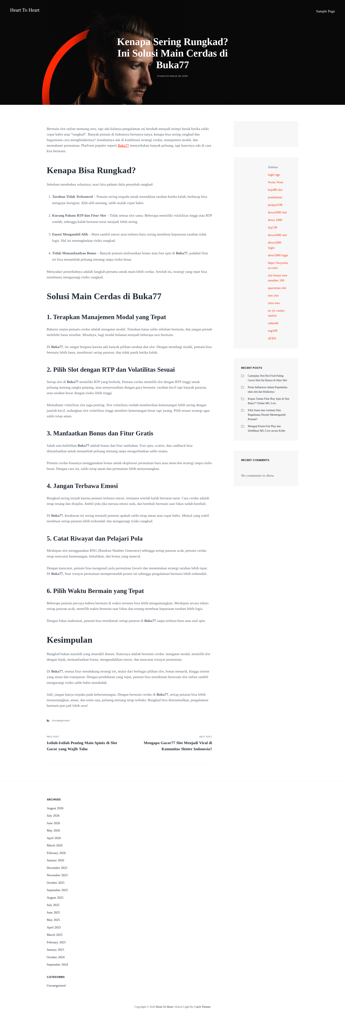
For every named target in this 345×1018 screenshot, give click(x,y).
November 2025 (57, 875)
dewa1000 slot (277, 212)
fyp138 (272, 227)
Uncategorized (61, 720)
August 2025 (55, 897)
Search (286, 135)
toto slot (273, 295)
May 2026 (53, 830)
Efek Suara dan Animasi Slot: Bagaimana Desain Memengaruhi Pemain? (267, 415)
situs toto (274, 303)
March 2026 (55, 845)
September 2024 (57, 964)
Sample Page (325, 11)
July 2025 (53, 905)
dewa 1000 (275, 220)
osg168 (272, 330)
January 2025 (55, 949)
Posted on (172, 76)
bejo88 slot (275, 190)
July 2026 (53, 815)
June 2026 (53, 823)
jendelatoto (275, 197)
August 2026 (55, 808)
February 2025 (56, 942)
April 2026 (54, 838)
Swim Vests (275, 182)
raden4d (273, 323)
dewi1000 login (278, 255)
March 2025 (55, 935)
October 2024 (56, 957)
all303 (272, 338)
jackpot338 (275, 205)
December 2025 (57, 868)
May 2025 (53, 920)
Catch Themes (202, 1006)
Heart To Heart (25, 10)
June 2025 (53, 912)
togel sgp (274, 174)
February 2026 (56, 853)
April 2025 (54, 927)
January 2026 (55, 860)
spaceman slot (277, 288)
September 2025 (57, 890)
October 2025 (56, 882)
